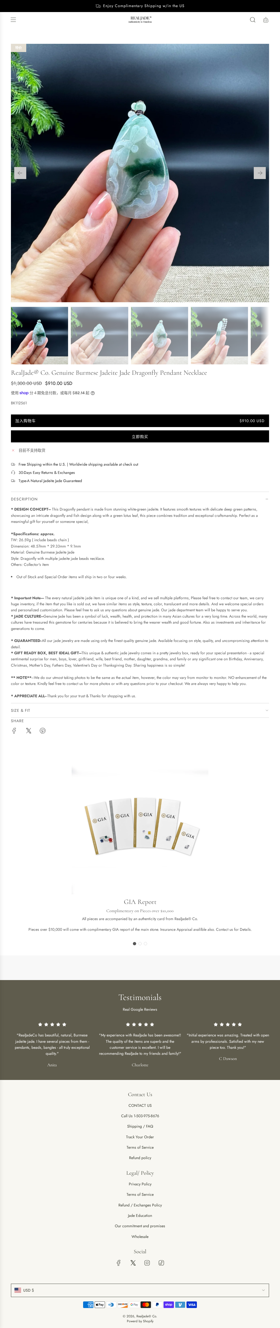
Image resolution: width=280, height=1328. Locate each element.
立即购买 (140, 436)
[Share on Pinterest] (42, 731)
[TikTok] (161, 1262)
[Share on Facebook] (14, 731)
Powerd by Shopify (140, 1321)
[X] (132, 1262)
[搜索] (252, 19)
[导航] (13, 19)
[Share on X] (28, 731)
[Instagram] (147, 1262)
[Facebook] (118, 1262)
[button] (20, 173)
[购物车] (265, 19)
